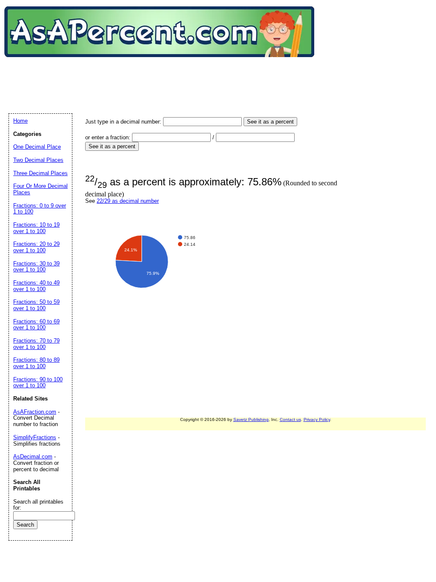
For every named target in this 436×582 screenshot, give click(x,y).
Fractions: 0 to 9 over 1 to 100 (39, 208)
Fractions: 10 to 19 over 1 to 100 (36, 228)
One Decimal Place (37, 147)
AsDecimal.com (32, 456)
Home (20, 121)
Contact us (290, 419)
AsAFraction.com (34, 412)
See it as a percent (270, 121)
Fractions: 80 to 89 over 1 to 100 (36, 363)
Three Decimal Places (40, 173)
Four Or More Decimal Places (40, 189)
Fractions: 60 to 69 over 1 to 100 (36, 324)
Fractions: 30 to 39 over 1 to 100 (36, 266)
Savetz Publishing (251, 419)
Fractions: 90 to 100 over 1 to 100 (38, 382)
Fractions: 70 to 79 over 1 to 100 (36, 343)
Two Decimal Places (38, 160)
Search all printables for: (38, 504)
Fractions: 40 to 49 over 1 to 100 (36, 285)
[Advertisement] (163, 76)
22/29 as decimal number (128, 201)
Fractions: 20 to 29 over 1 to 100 (36, 247)
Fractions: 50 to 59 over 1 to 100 (36, 305)
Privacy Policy (317, 419)
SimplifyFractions (34, 437)
